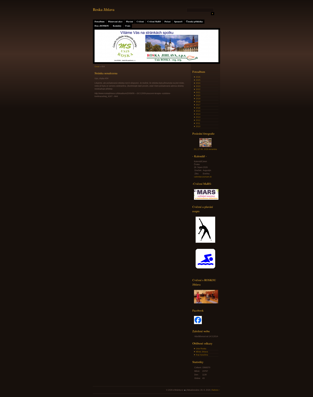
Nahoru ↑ (216, 390)
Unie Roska (201, 349)
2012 (198, 120)
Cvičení (140, 21)
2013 (198, 117)
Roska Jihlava (103, 9)
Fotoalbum (99, 21)
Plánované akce (115, 21)
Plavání (129, 21)
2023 (198, 86)
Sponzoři (178, 21)
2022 (198, 89)
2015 (198, 111)
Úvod (97, 66)
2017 (198, 105)
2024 (198, 83)
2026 (198, 77)
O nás (127, 25)
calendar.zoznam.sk (203, 177)
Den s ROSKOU (102, 25)
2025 (198, 80)
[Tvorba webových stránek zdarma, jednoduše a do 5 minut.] (185, 390)
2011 (198, 123)
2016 (198, 108)
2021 (198, 92)
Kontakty (117, 25)
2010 (198, 126)
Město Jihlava (202, 352)
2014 (198, 114)
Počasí (167, 21)
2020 (198, 95)
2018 (198, 102)
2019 (198, 99)
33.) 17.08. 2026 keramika (205, 149)
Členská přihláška (194, 21)
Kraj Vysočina (202, 355)
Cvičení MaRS (154, 21)
